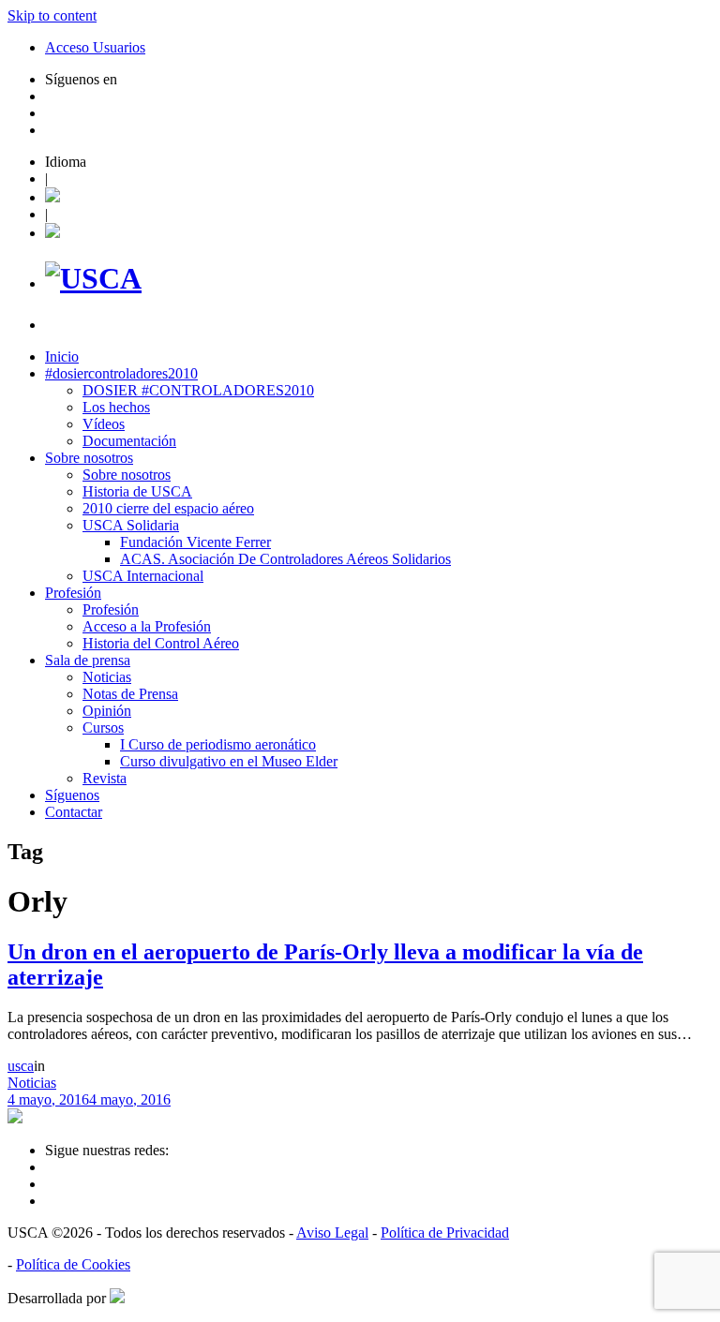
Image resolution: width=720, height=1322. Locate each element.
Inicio (62, 356)
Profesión (73, 593)
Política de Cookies (73, 1264)
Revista (104, 778)
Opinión (106, 711)
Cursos (103, 727)
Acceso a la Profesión (146, 626)
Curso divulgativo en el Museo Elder (229, 761)
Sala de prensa (87, 660)
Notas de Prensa (130, 694)
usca (21, 1066)
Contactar (73, 812)
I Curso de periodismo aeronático (218, 744)
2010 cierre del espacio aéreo (168, 508)
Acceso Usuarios (95, 47)
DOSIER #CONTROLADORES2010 (198, 390)
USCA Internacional (142, 576)
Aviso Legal (332, 1232)
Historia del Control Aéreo (160, 643)
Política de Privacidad (445, 1232)
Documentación (129, 441)
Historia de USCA (137, 491)
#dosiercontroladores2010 (121, 373)
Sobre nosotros (89, 458)
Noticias (106, 677)
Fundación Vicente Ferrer (195, 542)
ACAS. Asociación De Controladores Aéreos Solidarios (285, 559)
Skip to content (52, 15)
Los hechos (116, 407)
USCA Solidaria (130, 525)
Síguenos (72, 795)
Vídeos (103, 424)
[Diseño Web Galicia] (117, 1298)
